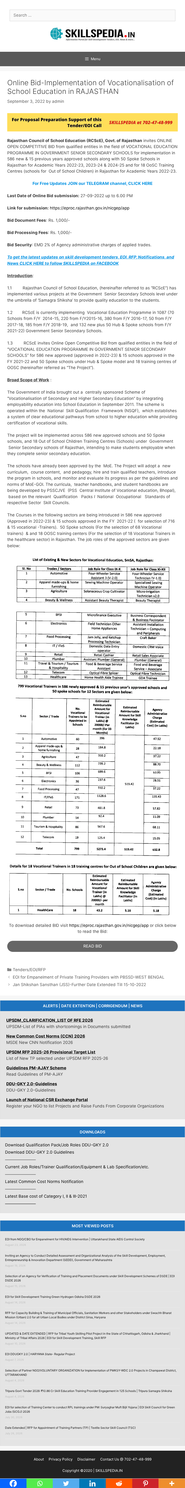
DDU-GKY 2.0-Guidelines (31, 1064)
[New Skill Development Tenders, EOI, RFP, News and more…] (92, 33)
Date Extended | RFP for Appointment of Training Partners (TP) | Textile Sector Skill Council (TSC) (70, 1428)
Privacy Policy (61, 1459)
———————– (20, 1203)
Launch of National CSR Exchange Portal (47, 1080)
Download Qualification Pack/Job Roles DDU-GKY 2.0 (57, 1145)
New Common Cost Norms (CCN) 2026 (45, 1016)
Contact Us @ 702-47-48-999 (126, 1459)
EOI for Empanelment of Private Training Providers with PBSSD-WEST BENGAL (89, 977)
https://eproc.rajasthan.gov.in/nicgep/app (89, 208)
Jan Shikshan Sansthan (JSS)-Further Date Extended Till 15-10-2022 (79, 984)
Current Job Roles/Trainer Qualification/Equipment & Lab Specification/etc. (77, 1166)
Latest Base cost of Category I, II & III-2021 (46, 1196)
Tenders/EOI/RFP (29, 969)
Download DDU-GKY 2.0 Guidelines (39, 1152)
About (39, 1459)
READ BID (92, 946)
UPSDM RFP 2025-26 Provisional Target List (50, 1032)
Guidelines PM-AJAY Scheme (36, 1048)
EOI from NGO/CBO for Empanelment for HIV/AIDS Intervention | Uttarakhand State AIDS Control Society (75, 1239)
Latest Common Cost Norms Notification (45, 1181)
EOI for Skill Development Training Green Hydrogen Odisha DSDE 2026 (52, 1297)
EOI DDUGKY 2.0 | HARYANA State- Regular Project (40, 1354)
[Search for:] (92, 15)
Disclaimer (86, 1459)
